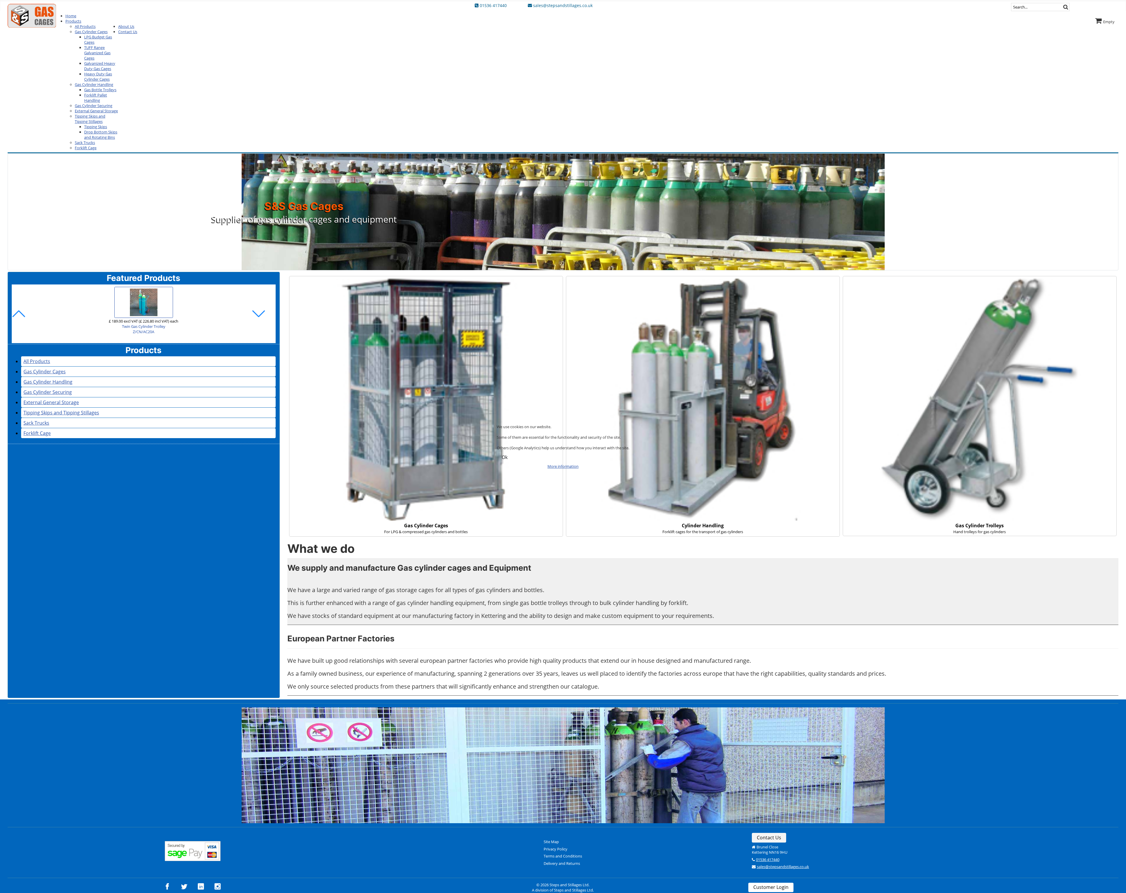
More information (563, 466)
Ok (505, 457)
